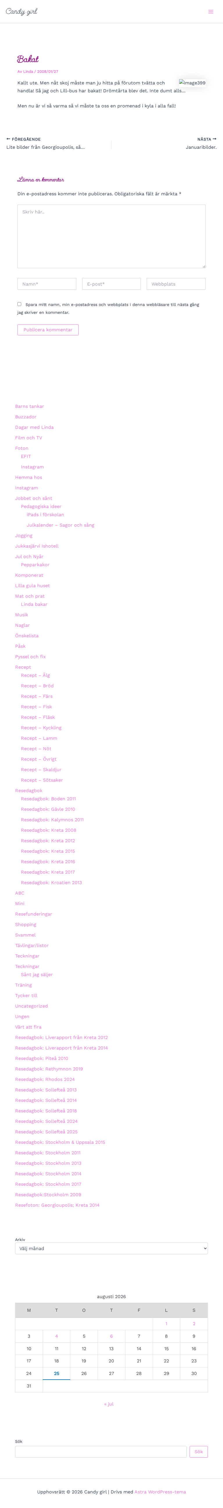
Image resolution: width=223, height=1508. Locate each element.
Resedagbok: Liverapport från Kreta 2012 (61, 1037)
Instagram (32, 467)
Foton (21, 448)
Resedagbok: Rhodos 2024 (45, 1079)
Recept (23, 667)
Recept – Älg (35, 675)
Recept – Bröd (37, 685)
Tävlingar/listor (32, 945)
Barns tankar (29, 406)
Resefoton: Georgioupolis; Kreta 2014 (57, 1205)
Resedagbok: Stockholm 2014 (48, 1173)
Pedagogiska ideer (41, 506)
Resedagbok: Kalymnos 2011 (52, 819)
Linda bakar (34, 604)
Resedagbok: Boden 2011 (48, 798)
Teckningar (27, 956)
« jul (108, 1404)
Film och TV (28, 437)
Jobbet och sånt (33, 498)
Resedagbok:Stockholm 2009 (48, 1194)
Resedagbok (28, 790)
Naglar (22, 625)
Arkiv (20, 1239)
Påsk (20, 646)
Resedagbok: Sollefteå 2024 (46, 1121)
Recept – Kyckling (41, 727)
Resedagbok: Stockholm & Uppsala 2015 (60, 1142)
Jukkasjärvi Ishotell (37, 546)
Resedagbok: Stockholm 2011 (47, 1152)
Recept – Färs (37, 696)
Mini (19, 903)
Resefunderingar (33, 914)
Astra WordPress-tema (160, 1492)
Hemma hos (28, 477)
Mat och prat (30, 596)
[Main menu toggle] (210, 11)
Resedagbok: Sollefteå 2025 (46, 1131)
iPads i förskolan (45, 514)
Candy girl (21, 11)
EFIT (26, 456)
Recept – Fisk (36, 706)
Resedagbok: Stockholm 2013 (48, 1163)
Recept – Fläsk (38, 717)
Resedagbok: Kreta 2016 (48, 861)
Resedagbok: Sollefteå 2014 (46, 1100)
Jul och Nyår (29, 556)
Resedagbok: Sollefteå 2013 (46, 1090)
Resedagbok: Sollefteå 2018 (46, 1111)
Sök (18, 1441)
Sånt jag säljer (37, 974)
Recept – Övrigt (39, 759)
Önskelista (27, 635)
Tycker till (26, 995)
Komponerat (29, 575)
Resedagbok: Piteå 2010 (41, 1058)
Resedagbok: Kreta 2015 (48, 851)
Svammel (25, 935)
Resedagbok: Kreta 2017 (48, 872)
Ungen (22, 1016)
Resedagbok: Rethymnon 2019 (49, 1069)
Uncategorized (31, 1006)
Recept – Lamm (39, 738)
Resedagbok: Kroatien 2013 (51, 882)
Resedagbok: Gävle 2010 (48, 809)
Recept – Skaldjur (41, 769)
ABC (19, 893)
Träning (23, 985)
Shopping (25, 924)
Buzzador (26, 417)
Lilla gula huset (32, 585)
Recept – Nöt (36, 748)
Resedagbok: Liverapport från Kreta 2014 (61, 1048)
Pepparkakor (35, 564)
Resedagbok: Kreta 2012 (48, 840)
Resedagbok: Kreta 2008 (48, 830)
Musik (21, 614)
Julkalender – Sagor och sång (60, 525)
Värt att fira (28, 1027)
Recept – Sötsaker (42, 780)
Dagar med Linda (34, 427)
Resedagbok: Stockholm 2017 (48, 1184)
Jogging (24, 535)
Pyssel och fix (30, 656)
